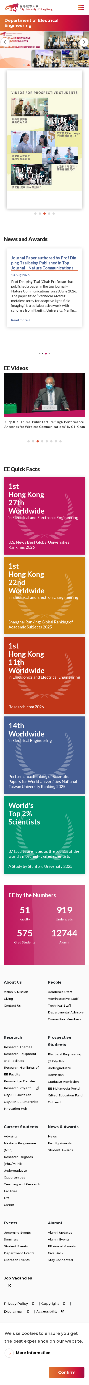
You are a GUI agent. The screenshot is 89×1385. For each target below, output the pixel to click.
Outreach (55, 1102)
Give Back (55, 1253)
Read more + (20, 320)
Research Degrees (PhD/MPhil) (18, 1160)
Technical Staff (59, 1005)
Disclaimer (14, 1311)
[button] (24, 65)
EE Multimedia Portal (64, 1088)
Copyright (50, 1303)
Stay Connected (60, 1260)
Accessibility (47, 1311)
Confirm (67, 1372)
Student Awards (60, 1150)
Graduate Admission (63, 1081)
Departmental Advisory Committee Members (66, 1015)
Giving (8, 998)
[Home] (28, 7)
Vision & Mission (16, 992)
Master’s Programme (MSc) (20, 1146)
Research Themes (18, 1047)
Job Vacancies (18, 1278)
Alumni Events (59, 1239)
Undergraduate (15, 1170)
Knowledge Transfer (19, 1081)
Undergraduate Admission (59, 1071)
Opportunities (14, 1177)
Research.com (21, 706)
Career (9, 1205)
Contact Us (12, 1005)
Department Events (19, 1253)
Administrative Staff (63, 998)
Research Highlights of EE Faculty (21, 1071)
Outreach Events (17, 1260)
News (52, 1136)
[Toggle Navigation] (81, 7)
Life (7, 1198)
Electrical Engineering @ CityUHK (64, 1057)
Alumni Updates (60, 1232)
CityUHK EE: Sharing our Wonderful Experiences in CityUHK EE (44, 424)
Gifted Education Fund (65, 1095)
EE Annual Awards (62, 1246)
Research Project (18, 1088)
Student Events (16, 1246)
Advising (10, 1136)
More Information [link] (33, 1353)
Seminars (11, 1239)
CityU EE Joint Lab (17, 1095)
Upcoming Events (17, 1232)
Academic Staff (60, 992)
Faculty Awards (60, 1143)
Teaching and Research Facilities (22, 1187)
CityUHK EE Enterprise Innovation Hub (21, 1105)
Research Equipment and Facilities (20, 1057)
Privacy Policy (16, 1303)
